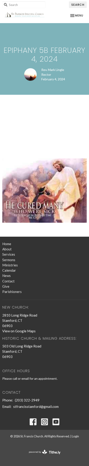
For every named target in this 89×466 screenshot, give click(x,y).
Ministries (10, 265)
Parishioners (12, 292)
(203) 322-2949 (27, 400)
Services (8, 254)
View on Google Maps (19, 331)
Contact (8, 281)
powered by (42, 455)
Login (75, 436)
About (7, 249)
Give (5, 286)
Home (6, 244)
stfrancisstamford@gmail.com (36, 406)
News (6, 276)
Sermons (8, 260)
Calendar (9, 270)
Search (77, 5)
